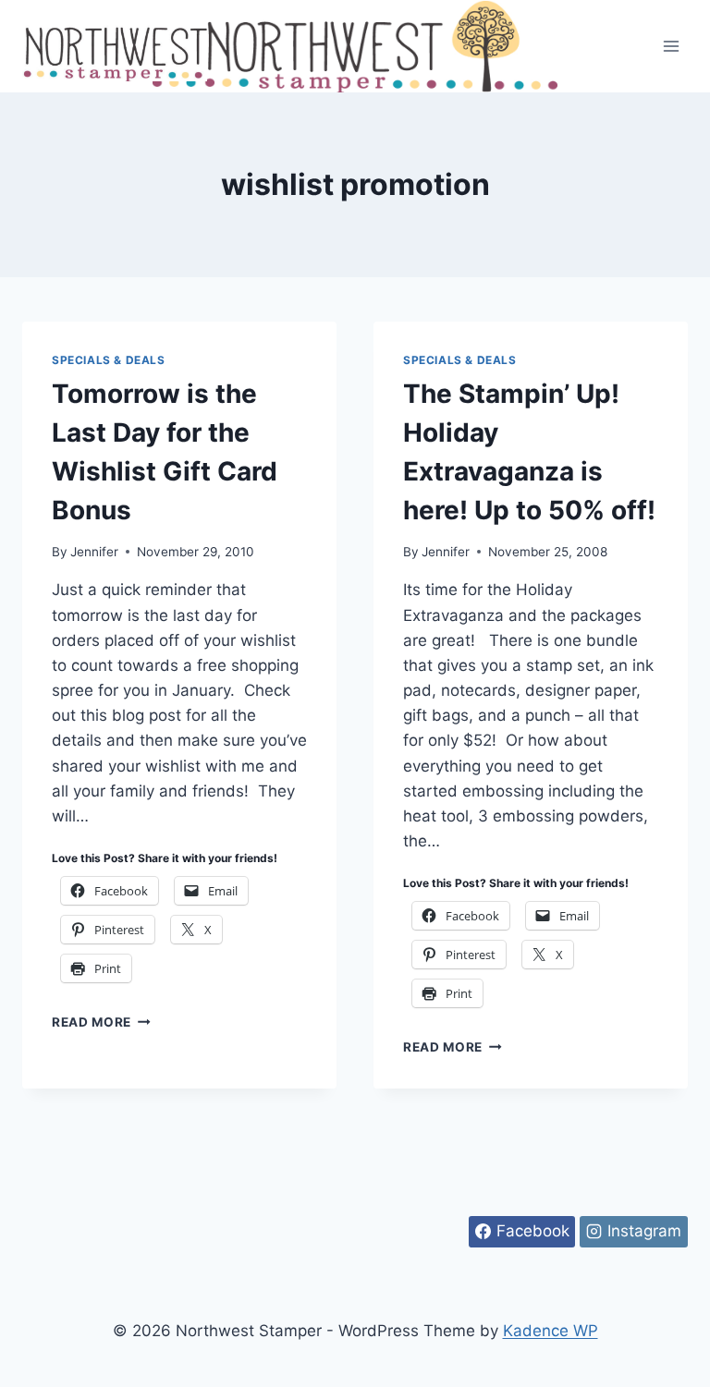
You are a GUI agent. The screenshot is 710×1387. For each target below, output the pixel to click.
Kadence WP (550, 1330)
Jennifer (94, 551)
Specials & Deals (108, 360)
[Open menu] (671, 45)
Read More (101, 1022)
